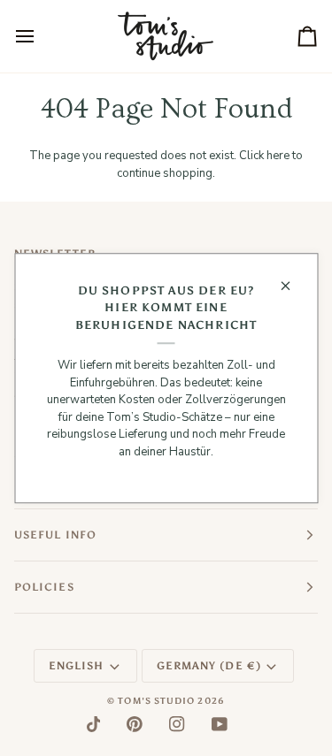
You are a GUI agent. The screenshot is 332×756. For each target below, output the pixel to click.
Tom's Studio (156, 701)
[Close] (292, 285)
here (278, 156)
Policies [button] (44, 587)
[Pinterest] (135, 724)
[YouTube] (220, 724)
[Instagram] (177, 724)
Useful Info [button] (55, 535)
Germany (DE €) (209, 666)
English (76, 666)
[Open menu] (40, 36)
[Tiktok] (94, 724)
